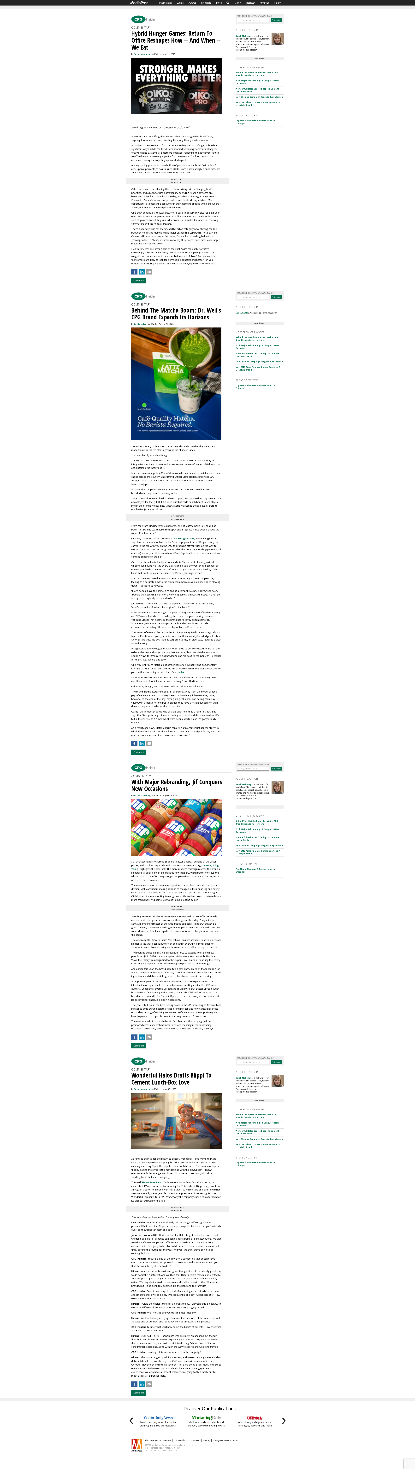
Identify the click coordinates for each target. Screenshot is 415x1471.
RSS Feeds (196, 1440)
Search (227, 3)
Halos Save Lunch (152, 1182)
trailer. (181, 672)
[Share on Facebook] (134, 272)
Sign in (238, 2)
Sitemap (206, 1440)
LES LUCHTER (242, 312)
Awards (192, 2)
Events (180, 2)
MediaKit (167, 1440)
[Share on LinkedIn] (142, 272)
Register (250, 2)
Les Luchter (140, 324)
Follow (277, 2)
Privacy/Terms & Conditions (225, 1440)
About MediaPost (153, 1440)
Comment (138, 280)
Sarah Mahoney (142, 54)
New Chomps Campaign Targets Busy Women (259, 97)
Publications (165, 2)
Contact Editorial (181, 1440)
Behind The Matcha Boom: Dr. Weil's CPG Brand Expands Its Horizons (257, 74)
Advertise (264, 2)
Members (206, 2)
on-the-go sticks (184, 538)
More (219, 2)
